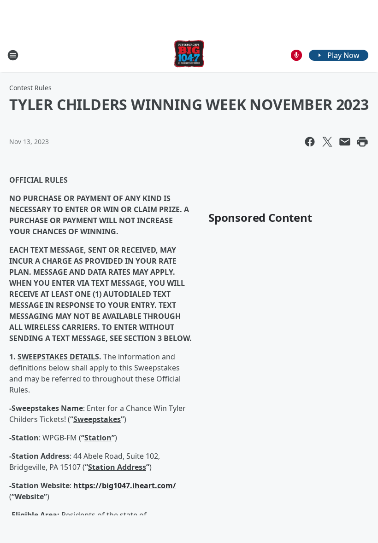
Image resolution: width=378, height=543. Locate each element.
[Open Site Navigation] (12, 55)
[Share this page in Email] (344, 141)
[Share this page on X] (327, 141)
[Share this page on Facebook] (309, 141)
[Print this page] (362, 141)
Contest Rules (30, 87)
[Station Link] (189, 55)
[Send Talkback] (296, 55)
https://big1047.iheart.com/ (124, 485)
